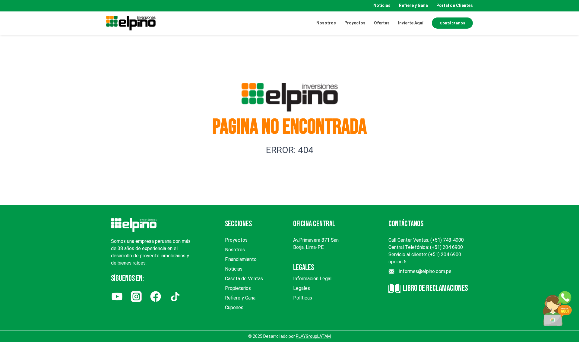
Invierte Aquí (410, 22)
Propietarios (238, 288)
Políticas (302, 298)
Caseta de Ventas (244, 278)
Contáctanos (452, 23)
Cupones (234, 307)
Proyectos (236, 240)
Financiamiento (241, 259)
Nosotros (326, 22)
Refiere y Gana (413, 5)
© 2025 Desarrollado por (289, 336)
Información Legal (312, 278)
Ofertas (382, 22)
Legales (301, 288)
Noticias (382, 5)
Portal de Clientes (454, 5)
